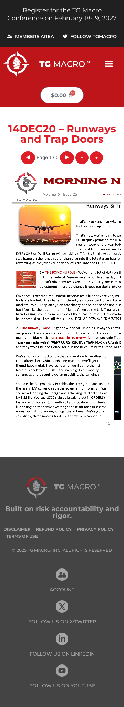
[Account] (62, 574)
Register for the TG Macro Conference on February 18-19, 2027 (62, 14)
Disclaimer (17, 529)
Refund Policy (54, 529)
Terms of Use (22, 536)
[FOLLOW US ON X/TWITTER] (62, 606)
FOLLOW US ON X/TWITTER (62, 622)
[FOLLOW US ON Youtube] (62, 670)
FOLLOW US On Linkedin (62, 654)
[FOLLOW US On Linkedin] (62, 639)
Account (62, 590)
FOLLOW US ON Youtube (62, 686)
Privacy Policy (95, 529)
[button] (109, 63)
